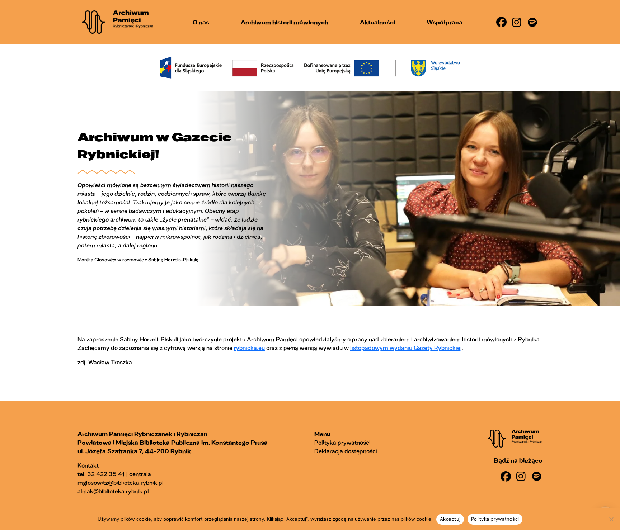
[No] (611, 519)
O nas (201, 22)
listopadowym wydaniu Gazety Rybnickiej (406, 347)
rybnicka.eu (249, 347)
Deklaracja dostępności (345, 451)
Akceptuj (450, 519)
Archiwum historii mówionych (284, 22)
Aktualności (377, 22)
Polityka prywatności (342, 442)
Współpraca (444, 22)
